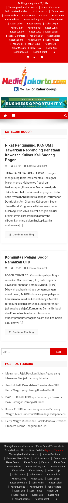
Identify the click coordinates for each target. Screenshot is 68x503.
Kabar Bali (18, 44)
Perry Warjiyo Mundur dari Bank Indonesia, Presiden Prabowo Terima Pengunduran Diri (35, 423)
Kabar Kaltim (34, 40)
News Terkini (11, 15)
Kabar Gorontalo (16, 36)
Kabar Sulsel (34, 27)
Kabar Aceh (58, 15)
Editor (17, 165)
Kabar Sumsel (56, 19)
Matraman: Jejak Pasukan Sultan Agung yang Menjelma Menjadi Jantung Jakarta (32, 376)
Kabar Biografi (40, 52)
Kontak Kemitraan (51, 7)
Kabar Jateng (34, 23)
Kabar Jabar (16, 23)
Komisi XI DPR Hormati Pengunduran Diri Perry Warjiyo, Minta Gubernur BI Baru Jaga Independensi (35, 412)
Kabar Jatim (17, 27)
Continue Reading (23, 234)
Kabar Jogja (52, 23)
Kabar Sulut (35, 31)
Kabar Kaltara (52, 40)
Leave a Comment (37, 165)
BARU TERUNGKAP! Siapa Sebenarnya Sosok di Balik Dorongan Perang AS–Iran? (33, 400)
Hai (53, 52)
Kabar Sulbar (51, 31)
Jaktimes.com (39, 11)
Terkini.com (58, 11)
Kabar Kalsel (53, 36)
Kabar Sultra (51, 27)
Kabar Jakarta (12, 19)
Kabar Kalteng (16, 40)
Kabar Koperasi (21, 52)
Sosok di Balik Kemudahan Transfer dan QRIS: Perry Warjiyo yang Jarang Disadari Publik (32, 388)
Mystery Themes (54, 450)
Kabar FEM (50, 44)
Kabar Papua (34, 44)
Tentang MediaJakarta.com (22, 7)
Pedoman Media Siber (16, 11)
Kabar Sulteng (17, 31)
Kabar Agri (51, 48)
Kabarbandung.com (34, 19)
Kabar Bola (36, 48)
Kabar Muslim (19, 48)
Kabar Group (28, 15)
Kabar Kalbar (36, 36)
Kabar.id (43, 15)
